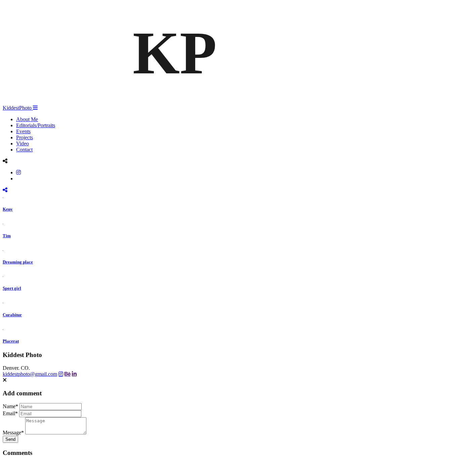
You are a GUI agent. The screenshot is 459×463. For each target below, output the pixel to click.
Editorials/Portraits (35, 125)
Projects (24, 137)
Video (22, 143)
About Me (27, 119)
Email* (10, 413)
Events (23, 131)
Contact (24, 149)
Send (10, 439)
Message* (13, 432)
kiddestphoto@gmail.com (30, 374)
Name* (10, 406)
